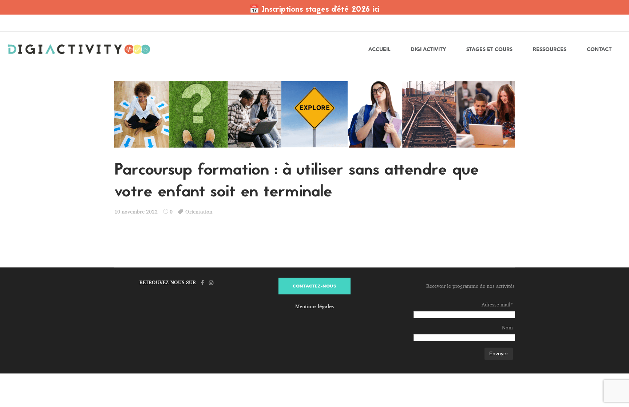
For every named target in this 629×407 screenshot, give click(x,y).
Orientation (198, 211)
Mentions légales (314, 306)
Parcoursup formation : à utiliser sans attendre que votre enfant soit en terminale (296, 181)
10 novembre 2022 (136, 211)
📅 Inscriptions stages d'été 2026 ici (314, 10)
